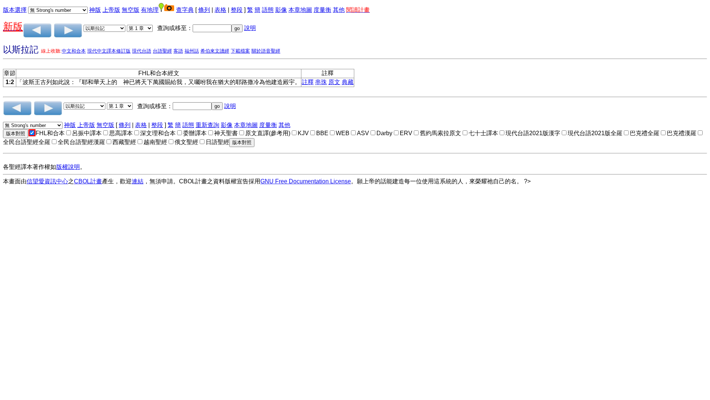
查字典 (185, 10)
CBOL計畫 (88, 181)
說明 (250, 28)
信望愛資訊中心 (47, 181)
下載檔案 (240, 51)
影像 (281, 10)
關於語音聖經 (265, 51)
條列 (204, 10)
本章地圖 (300, 10)
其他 (339, 10)
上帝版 (111, 10)
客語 (178, 51)
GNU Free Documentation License (305, 181)
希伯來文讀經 (214, 51)
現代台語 (141, 51)
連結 (137, 181)
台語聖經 (162, 51)
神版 (95, 10)
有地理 (150, 10)
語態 (268, 10)
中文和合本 (74, 51)
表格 (220, 10)
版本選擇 (15, 10)
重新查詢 (207, 125)
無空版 (130, 10)
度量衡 (322, 10)
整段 (237, 10)
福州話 (192, 51)
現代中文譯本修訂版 (109, 51)
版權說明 (68, 167)
